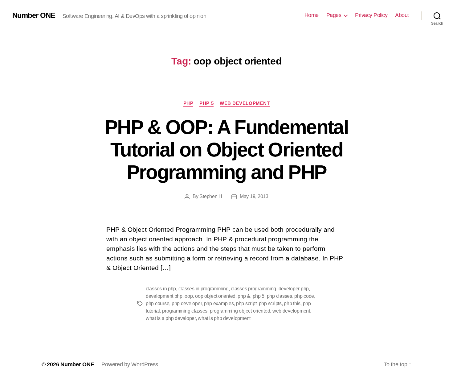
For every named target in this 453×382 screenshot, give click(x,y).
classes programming (253, 288)
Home (311, 15)
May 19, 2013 (254, 196)
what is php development (224, 318)
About (402, 15)
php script (246, 303)
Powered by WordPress (129, 364)
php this (292, 303)
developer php (294, 288)
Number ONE (33, 15)
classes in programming (203, 288)
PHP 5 (206, 103)
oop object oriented (215, 296)
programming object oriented (240, 310)
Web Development (245, 103)
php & (244, 296)
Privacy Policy (371, 15)
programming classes (184, 310)
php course (157, 303)
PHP (188, 103)
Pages (333, 15)
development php (164, 296)
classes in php (161, 288)
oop (189, 296)
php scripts (270, 303)
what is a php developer (171, 318)
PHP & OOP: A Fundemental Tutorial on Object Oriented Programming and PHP (226, 149)
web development (291, 310)
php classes (279, 296)
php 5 (259, 296)
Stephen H (210, 196)
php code (304, 296)
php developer (187, 303)
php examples (219, 303)
